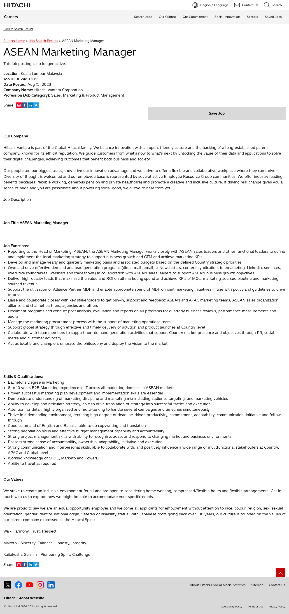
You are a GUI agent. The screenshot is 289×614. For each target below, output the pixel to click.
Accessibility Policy (231, 606)
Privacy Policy (277, 606)
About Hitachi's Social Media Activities (218, 585)
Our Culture (167, 17)
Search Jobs (143, 17)
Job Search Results (43, 41)
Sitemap (257, 585)
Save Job (217, 113)
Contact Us (277, 585)
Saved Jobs (273, 17)
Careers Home (14, 41)
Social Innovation (227, 17)
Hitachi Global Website (24, 598)
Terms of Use (255, 606)
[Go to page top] (280, 572)
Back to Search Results (18, 29)
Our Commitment (195, 17)
